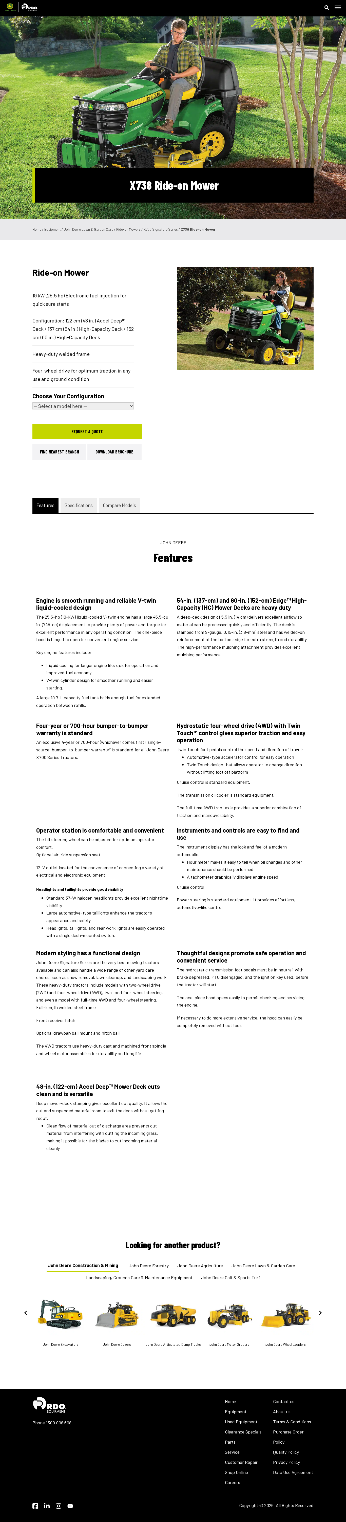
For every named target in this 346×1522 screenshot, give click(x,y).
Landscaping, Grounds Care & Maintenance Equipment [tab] (139, 1277)
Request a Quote (87, 431)
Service (232, 1452)
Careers (232, 1482)
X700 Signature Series (161, 229)
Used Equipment (241, 1421)
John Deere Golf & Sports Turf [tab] (230, 1277)
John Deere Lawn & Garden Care (88, 229)
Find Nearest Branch (59, 451)
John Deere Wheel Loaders (285, 1344)
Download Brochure (114, 451)
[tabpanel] (245, 318)
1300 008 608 (58, 1422)
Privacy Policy (286, 1462)
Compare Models (119, 505)
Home (36, 229)
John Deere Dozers (117, 1344)
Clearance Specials (243, 1431)
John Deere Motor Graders (229, 1344)
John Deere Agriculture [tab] (200, 1265)
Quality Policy (286, 1452)
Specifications (79, 505)
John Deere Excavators (61, 1344)
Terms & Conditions (292, 1421)
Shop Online (236, 1472)
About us (282, 1411)
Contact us (283, 1401)
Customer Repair (241, 1462)
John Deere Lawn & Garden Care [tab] (263, 1265)
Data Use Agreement (293, 1472)
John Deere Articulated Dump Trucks (173, 1344)
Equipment (235, 1411)
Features (45, 505)
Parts (230, 1442)
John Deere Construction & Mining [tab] (83, 1265)
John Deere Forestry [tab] (149, 1265)
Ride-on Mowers (128, 229)
